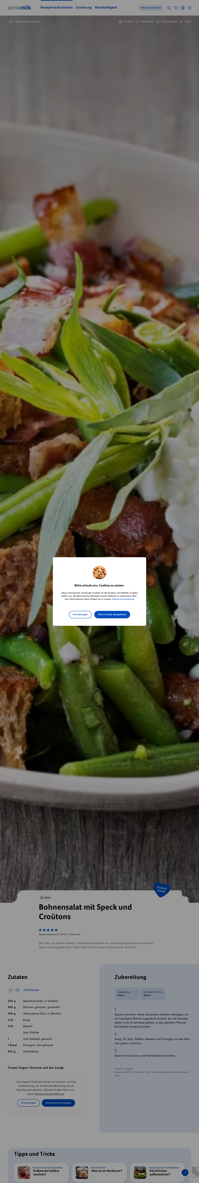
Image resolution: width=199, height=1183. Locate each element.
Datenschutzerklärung (123, 599)
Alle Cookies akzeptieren (112, 614)
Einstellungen (80, 614)
